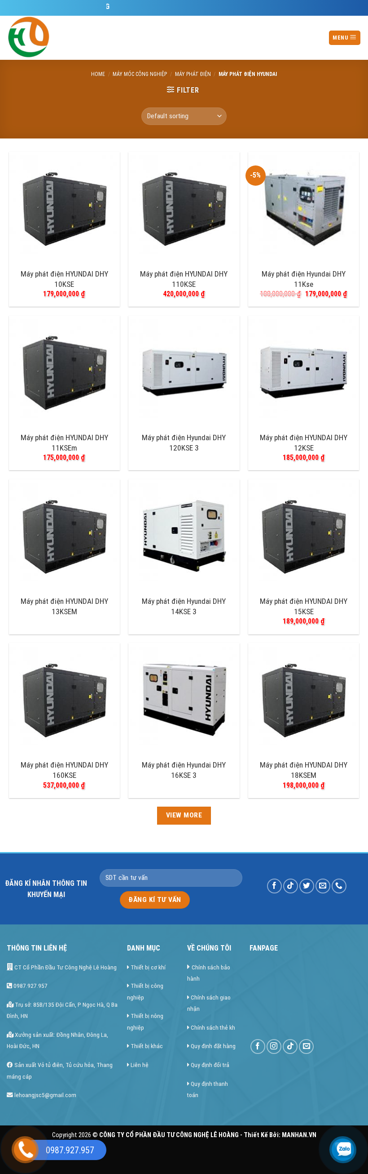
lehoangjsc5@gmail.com (44, 1094)
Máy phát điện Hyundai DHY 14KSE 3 (184, 606)
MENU (341, 37)
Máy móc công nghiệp (140, 74)
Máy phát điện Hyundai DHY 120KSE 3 (184, 442)
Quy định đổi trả (210, 1064)
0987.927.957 (30, 985)
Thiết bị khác (147, 1045)
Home (98, 74)
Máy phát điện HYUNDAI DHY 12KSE (303, 442)
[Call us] (339, 886)
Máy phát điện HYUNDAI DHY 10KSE (64, 278)
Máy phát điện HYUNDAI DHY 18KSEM (303, 769)
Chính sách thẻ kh (213, 1027)
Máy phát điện (193, 74)
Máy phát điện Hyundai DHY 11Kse (304, 278)
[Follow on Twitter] (306, 886)
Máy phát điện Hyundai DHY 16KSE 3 (184, 769)
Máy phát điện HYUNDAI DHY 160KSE (64, 769)
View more (184, 815)
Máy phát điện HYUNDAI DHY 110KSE (184, 278)
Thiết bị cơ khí (148, 967)
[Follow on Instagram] (274, 1046)
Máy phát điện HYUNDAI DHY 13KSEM (64, 606)
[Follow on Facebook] (274, 886)
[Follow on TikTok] (290, 886)
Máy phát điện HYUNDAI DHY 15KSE (303, 606)
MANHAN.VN (299, 1135)
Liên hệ (140, 1064)
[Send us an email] (322, 886)
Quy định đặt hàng (213, 1045)
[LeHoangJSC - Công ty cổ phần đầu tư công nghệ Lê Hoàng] (63, 38)
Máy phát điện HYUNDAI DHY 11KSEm (64, 442)
